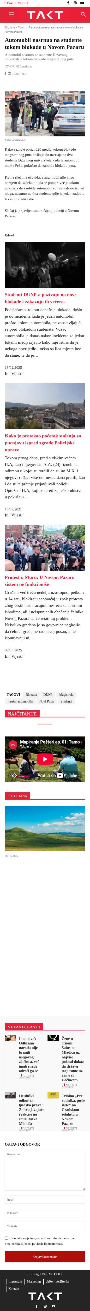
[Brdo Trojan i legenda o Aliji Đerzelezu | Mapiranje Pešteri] (45, 828)
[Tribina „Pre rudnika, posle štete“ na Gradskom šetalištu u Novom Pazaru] (53, 1095)
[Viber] (65, 84)
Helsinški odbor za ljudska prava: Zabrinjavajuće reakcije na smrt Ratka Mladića (31, 1110)
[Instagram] (75, 3)
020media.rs (24, 66)
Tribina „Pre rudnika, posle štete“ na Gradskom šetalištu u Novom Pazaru (73, 1110)
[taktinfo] (45, 15)
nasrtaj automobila (20, 701)
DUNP (48, 694)
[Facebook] (68, 3)
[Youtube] (82, 3)
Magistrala (66, 694)
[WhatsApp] (31, 84)
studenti (66, 701)
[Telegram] (54, 84)
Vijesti (21, 27)
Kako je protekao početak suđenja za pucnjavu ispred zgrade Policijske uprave (43, 442)
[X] (20, 84)
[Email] (43, 84)
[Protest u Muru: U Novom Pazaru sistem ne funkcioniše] (45, 570)
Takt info (10, 27)
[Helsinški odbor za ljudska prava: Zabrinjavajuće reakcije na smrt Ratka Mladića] (10, 1095)
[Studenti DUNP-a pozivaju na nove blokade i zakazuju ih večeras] (45, 287)
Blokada (31, 694)
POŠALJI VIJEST (16, 3)
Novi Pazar (46, 701)
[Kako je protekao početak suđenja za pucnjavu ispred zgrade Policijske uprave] (45, 428)
